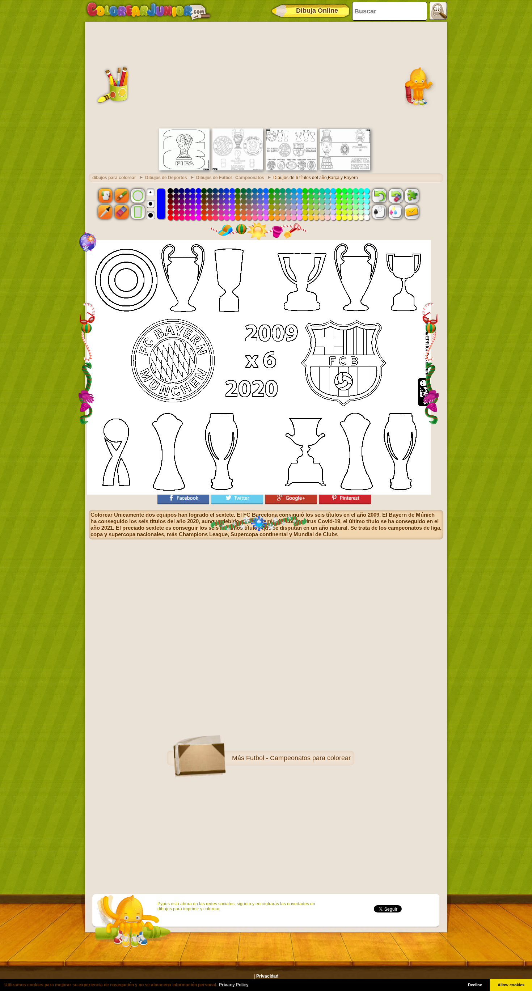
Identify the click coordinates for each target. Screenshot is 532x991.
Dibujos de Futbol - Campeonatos (230, 177)
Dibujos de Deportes (166, 177)
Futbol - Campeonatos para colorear (298, 758)
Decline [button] (475, 985)
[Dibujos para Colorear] (148, 11)
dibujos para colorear (114, 177)
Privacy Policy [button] (234, 984)
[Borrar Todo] (395, 195)
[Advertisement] (266, 74)
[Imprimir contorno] (379, 212)
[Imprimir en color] (395, 212)
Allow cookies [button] (511, 985)
